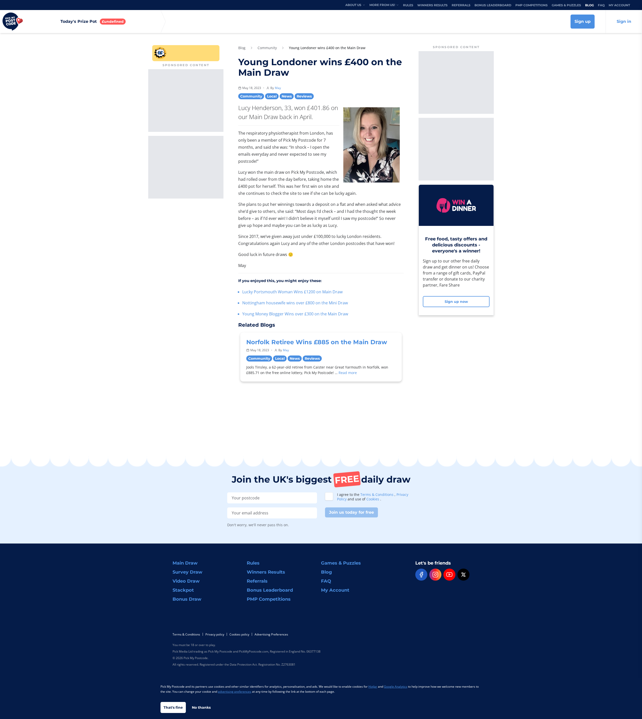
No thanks (201, 707)
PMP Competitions (531, 5)
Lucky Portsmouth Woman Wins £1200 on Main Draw (292, 292)
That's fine (173, 707)
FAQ (601, 5)
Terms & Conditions (377, 494)
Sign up (583, 21)
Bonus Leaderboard (492, 5)
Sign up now (456, 301)
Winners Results (432, 5)
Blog (589, 5)
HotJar (372, 686)
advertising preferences (234, 691)
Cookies (373, 499)
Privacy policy (214, 634)
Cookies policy (239, 634)
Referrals (461, 5)
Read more (348, 372)
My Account (619, 5)
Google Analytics (395, 686)
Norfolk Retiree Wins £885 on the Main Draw (316, 342)
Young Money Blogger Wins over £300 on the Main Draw (295, 314)
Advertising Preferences (271, 634)
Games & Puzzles (566, 5)
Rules (408, 5)
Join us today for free (351, 512)
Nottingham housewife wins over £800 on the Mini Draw (295, 303)
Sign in (624, 21)
